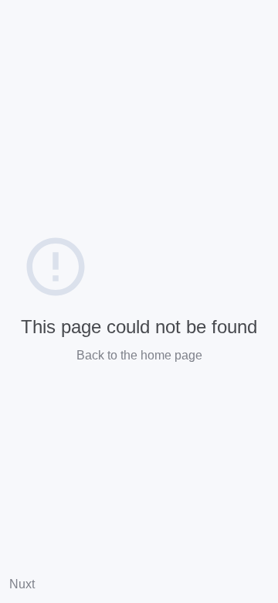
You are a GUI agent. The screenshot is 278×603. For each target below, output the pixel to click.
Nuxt (22, 584)
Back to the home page (139, 355)
